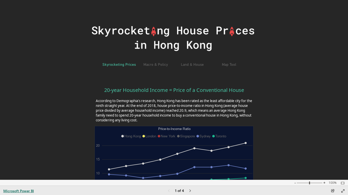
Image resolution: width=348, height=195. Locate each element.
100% (333, 183)
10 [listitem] (98, 173)
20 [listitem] (98, 145)
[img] (173, 38)
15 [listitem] (98, 159)
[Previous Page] (169, 191)
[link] (119, 65)
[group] (174, 106)
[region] (174, 136)
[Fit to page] (341, 183)
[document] (174, 107)
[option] (131, 136)
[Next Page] (190, 191)
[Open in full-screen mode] (343, 191)
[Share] (333, 191)
